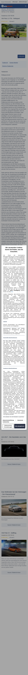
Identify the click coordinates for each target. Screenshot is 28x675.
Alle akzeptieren (19, 426)
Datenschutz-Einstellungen (8, 426)
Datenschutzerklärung (8, 420)
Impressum (20, 420)
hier (12, 291)
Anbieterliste (6, 422)
